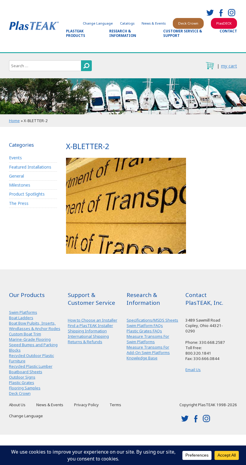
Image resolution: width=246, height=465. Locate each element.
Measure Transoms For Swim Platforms (148, 339)
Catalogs (127, 23)
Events (15, 157)
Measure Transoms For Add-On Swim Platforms (148, 349)
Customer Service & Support (182, 33)
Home (14, 120)
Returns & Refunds (85, 341)
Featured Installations (30, 167)
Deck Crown (188, 23)
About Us (17, 404)
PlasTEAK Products (75, 33)
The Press (18, 203)
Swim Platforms (23, 312)
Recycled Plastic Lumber (30, 366)
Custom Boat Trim (25, 334)
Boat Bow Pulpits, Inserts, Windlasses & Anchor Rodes (34, 325)
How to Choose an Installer (92, 320)
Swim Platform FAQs (145, 325)
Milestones (19, 185)
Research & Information (122, 33)
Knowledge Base (142, 358)
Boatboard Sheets (25, 371)
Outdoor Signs (22, 377)
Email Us (193, 369)
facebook (220, 12)
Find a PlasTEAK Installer (90, 325)
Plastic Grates (21, 382)
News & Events (154, 23)
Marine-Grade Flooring (30, 339)
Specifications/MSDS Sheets (152, 320)
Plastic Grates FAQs (144, 331)
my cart (229, 66)
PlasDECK (224, 23)
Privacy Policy (86, 404)
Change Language (98, 23)
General (16, 176)
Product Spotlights (27, 194)
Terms (115, 404)
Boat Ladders (21, 317)
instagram (231, 12)
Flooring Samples (24, 388)
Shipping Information (87, 331)
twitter (210, 12)
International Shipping (88, 336)
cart (209, 65)
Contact (228, 31)
